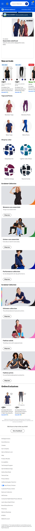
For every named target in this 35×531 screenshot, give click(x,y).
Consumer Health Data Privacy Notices (11, 498)
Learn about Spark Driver (8, 502)
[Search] (26, 3)
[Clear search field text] (24, 3)
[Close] (30, 14)
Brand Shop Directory (7, 505)
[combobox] (19, 3)
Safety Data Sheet (6, 472)
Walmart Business (6, 512)
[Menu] (2, 3)
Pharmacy (4, 508)
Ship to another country (22, 14)
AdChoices (4, 495)
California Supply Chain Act (8, 482)
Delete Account (5, 518)
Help (2, 455)
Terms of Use (4, 475)
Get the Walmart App (7, 468)
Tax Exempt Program (7, 465)
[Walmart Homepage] (7, 3)
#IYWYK (3, 515)
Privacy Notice (5, 478)
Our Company (5, 448)
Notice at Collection (6, 492)
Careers (3, 445)
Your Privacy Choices (9, 485)
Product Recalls (5, 458)
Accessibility (4, 462)
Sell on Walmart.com (7, 452)
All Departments (5, 438)
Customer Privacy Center (8, 488)
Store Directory (5, 442)
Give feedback (17, 431)
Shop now (7, 215)
